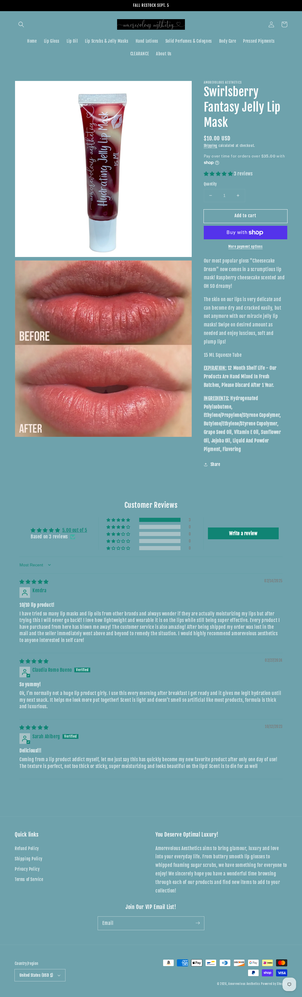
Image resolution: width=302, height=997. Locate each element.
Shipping (211, 145)
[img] (34, 582)
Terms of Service (29, 879)
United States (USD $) (36, 975)
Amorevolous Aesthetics (244, 984)
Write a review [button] (243, 533)
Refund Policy (27, 848)
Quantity (210, 184)
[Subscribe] (197, 923)
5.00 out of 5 (74, 530)
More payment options (245, 246)
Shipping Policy (28, 858)
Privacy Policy (27, 869)
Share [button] (215, 464)
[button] (21, 24)
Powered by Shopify (274, 984)
